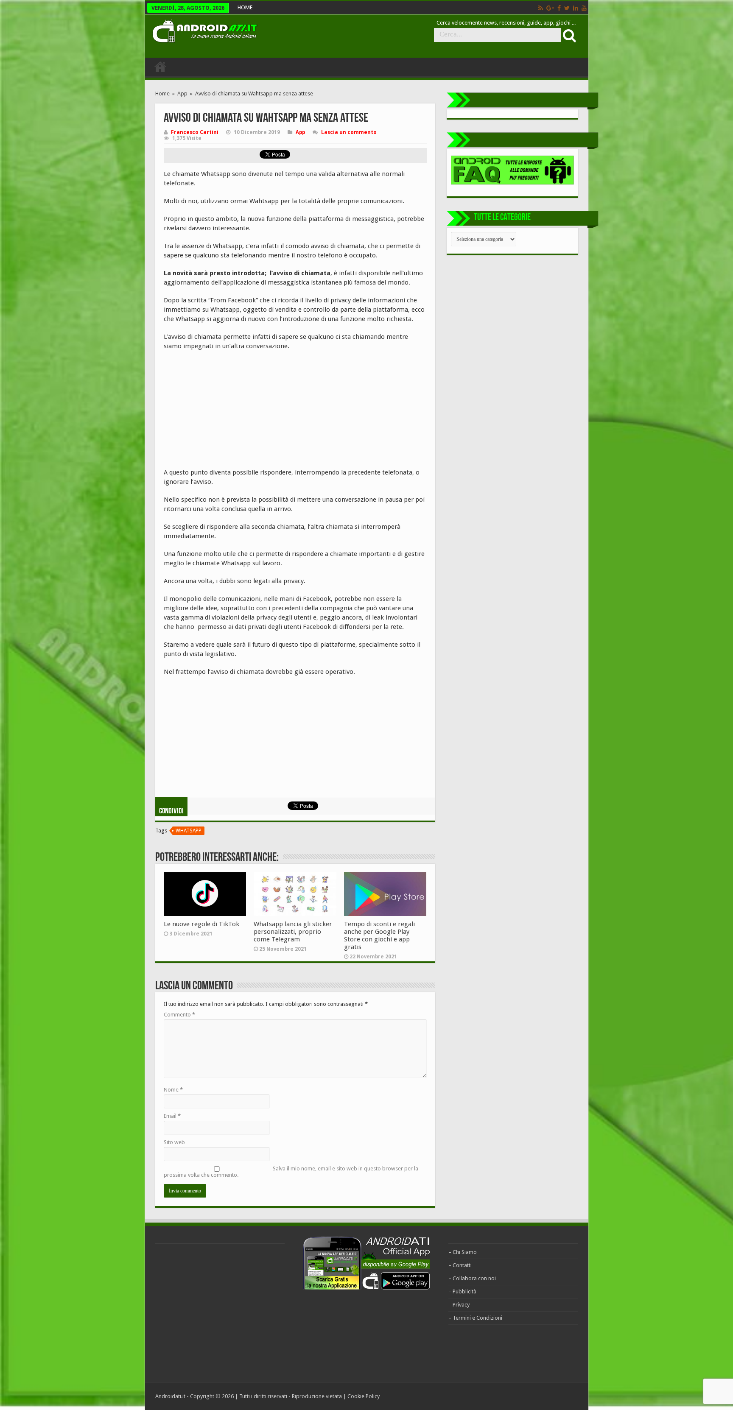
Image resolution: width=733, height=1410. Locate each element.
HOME (245, 7)
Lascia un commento (349, 132)
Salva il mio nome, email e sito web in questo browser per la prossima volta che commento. (291, 1171)
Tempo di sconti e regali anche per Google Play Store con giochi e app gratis (379, 935)
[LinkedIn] (575, 8)
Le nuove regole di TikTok (201, 924)
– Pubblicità (462, 1291)
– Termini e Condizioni (475, 1318)
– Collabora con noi (472, 1278)
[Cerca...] (568, 35)
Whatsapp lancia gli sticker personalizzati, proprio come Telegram (293, 931)
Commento (179, 1014)
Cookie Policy (363, 1396)
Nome (173, 1089)
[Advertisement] (227, 412)
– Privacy (459, 1304)
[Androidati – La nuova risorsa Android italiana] (204, 30)
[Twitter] (567, 8)
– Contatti (460, 1265)
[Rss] (540, 8)
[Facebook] (559, 8)
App (182, 93)
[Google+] (550, 8)
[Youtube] (584, 8)
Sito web (174, 1142)
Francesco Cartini (194, 132)
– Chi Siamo (462, 1252)
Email (172, 1116)
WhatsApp (188, 831)
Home (162, 93)
